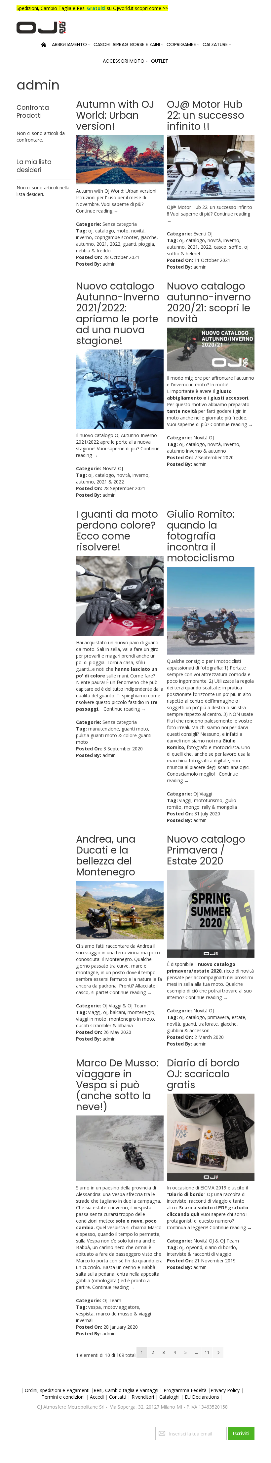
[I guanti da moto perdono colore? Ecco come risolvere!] (120, 596)
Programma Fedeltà (185, 1390)
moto (123, 230)
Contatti (117, 1397)
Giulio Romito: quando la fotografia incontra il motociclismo (201, 536)
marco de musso (114, 1313)
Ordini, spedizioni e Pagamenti (57, 1390)
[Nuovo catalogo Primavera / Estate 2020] (210, 914)
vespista (85, 1313)
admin (109, 264)
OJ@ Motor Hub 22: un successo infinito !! (205, 115)
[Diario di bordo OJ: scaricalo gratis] (210, 1137)
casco (220, 247)
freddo (104, 250)
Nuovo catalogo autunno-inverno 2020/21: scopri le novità (209, 302)
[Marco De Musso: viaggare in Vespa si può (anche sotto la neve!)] (120, 1148)
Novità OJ (112, 468)
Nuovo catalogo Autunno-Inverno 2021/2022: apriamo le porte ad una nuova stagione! (118, 313)
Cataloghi (169, 1397)
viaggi (185, 800)
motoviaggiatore (121, 1307)
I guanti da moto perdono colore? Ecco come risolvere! (117, 530)
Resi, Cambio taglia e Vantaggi (126, 1390)
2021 (102, 244)
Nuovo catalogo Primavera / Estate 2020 (206, 850)
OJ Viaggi (202, 794)
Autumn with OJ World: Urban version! (115, 115)
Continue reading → (97, 211)
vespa (94, 1307)
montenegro (141, 1012)
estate (238, 1017)
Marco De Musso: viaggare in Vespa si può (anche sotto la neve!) (117, 1085)
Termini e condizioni (63, 1397)
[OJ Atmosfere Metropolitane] (41, 27)
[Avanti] (218, 1352)
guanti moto (135, 729)
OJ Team (137, 1005)
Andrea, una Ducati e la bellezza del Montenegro (106, 855)
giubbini (175, 1030)
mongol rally (197, 807)
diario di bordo (220, 1247)
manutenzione (103, 729)
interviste (176, 1254)
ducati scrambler (93, 1025)
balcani (117, 1012)
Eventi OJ (203, 233)
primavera (218, 1017)
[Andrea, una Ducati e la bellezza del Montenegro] (120, 910)
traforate (208, 1024)
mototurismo (208, 800)
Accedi (97, 1397)
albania (125, 1025)
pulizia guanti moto (96, 735)
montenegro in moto (131, 1019)
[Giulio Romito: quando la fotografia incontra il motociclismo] (210, 611)
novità (137, 230)
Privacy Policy (225, 1390)
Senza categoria (119, 224)
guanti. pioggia (138, 244)
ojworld (194, 1247)
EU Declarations (202, 1397)
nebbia (83, 250)
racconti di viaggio (212, 1254)
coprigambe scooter (116, 237)
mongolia (227, 807)
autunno (85, 244)
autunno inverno (184, 451)
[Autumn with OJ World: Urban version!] (120, 159)
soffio (235, 247)
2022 (115, 244)
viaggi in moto (91, 1019)
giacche (148, 237)
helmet (193, 253)
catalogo (104, 230)
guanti (189, 1024)
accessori (199, 1030)
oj (90, 230)
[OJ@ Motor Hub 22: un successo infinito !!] (210, 168)
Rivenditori (143, 1397)
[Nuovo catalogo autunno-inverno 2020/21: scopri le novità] (210, 349)
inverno (84, 237)
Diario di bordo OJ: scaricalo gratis (203, 1074)
